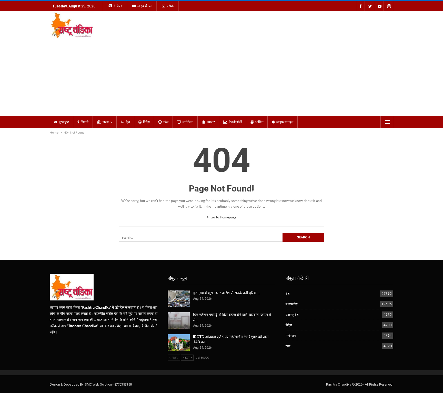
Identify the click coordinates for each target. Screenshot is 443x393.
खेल (165, 122)
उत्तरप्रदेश (292, 315)
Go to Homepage (223, 217)
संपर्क (170, 6)
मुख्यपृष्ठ (64, 122)
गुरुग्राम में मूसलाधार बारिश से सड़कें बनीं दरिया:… (226, 293)
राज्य (106, 122)
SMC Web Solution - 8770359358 (108, 384)
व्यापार (211, 122)
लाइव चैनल (144, 6)
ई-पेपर (118, 6)
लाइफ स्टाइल (284, 122)
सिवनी (84, 122)
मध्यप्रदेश (291, 304)
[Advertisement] (221, 78)
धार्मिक (259, 122)
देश (128, 122)
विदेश (146, 122)
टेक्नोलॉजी (235, 122)
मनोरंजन (188, 122)
